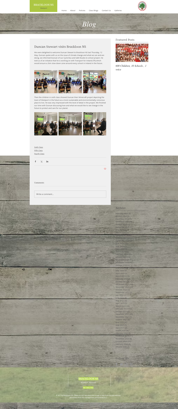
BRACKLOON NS (44, 4)
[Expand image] (45, 81)
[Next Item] (144, 53)
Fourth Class (39, 154)
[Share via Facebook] (35, 161)
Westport (43, 8)
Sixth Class (38, 147)
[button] (72, 10)
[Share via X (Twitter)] (41, 161)
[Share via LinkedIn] (47, 161)
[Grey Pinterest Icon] (131, 364)
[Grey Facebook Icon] (116, 364)
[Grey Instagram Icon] (126, 364)
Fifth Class (38, 150)
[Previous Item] (119, 53)
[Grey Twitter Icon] (121, 364)
